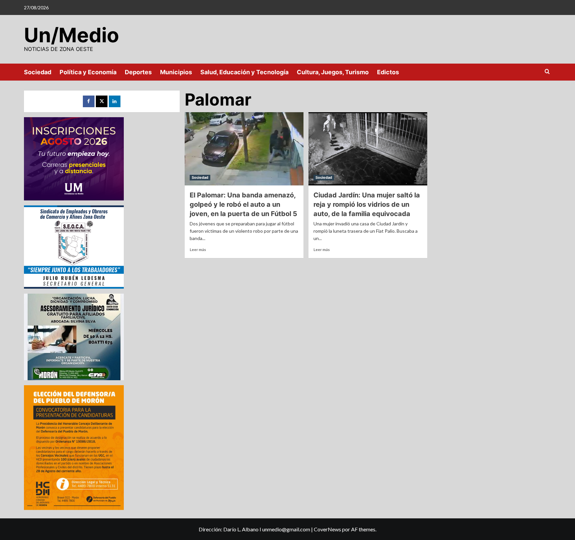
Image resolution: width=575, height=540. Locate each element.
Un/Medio (71, 35)
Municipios (176, 72)
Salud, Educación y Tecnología (244, 72)
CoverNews (327, 529)
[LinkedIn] (114, 101)
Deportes (138, 72)
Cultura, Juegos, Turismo (333, 72)
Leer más (198, 249)
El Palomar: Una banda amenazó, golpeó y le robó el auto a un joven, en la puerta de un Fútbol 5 (243, 204)
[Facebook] (89, 101)
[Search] (547, 72)
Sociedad (37, 72)
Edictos (388, 72)
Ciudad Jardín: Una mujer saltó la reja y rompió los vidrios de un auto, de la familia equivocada (366, 204)
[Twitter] (101, 101)
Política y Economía (88, 72)
